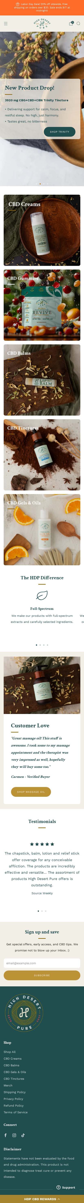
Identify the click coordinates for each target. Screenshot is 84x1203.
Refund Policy (13, 1105)
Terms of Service (16, 1112)
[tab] (36, 645)
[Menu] (6, 24)
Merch (8, 1085)
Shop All (9, 1051)
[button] (42, 1199)
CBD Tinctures (14, 1078)
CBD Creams (13, 1058)
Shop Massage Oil (31, 791)
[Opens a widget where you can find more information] (66, 1188)
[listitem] (42, 7)
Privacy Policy (13, 1098)
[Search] (78, 23)
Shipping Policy (14, 1092)
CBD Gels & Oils (15, 1072)
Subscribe (42, 975)
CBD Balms (11, 1065)
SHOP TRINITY (59, 131)
